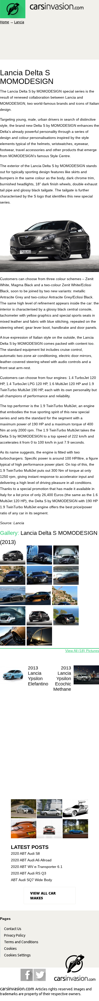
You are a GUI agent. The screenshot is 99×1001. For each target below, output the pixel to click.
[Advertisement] (49, 746)
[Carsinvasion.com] (42, 15)
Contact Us (12, 929)
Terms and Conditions (21, 942)
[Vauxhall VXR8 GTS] (23, 829)
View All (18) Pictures (82, 651)
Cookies (10, 949)
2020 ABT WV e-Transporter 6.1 (36, 867)
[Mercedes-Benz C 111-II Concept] (75, 809)
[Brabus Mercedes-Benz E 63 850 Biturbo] (49, 829)
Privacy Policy (14, 935)
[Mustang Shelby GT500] (75, 829)
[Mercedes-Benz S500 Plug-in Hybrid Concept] (49, 809)
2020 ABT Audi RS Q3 (28, 873)
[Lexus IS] (23, 809)
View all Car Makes (43, 895)
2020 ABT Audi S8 (25, 853)
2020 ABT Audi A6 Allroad (31, 860)
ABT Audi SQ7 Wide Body (31, 880)
